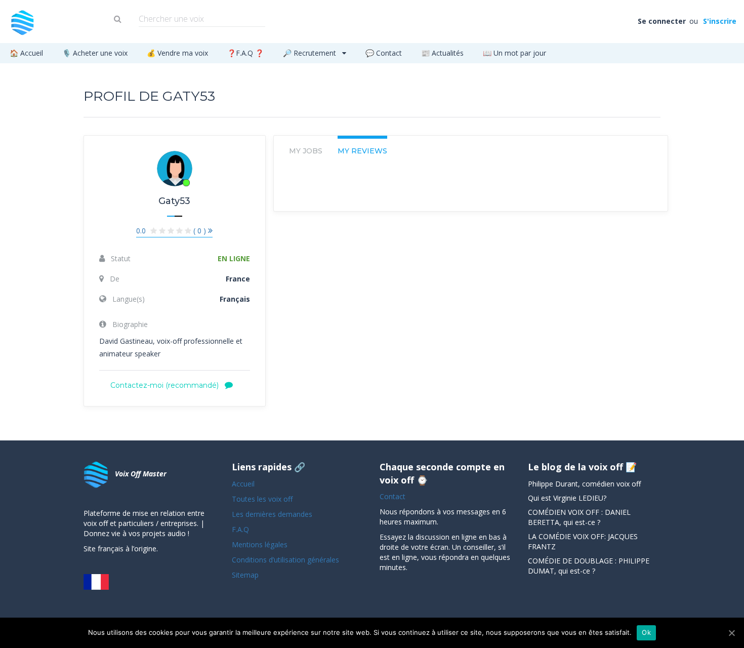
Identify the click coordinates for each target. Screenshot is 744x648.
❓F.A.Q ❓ (245, 53)
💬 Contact (383, 53)
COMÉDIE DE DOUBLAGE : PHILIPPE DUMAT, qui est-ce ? (588, 566)
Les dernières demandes (273, 514)
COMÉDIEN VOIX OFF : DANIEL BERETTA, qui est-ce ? (579, 517)
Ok (646, 632)
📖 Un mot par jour (514, 53)
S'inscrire (718, 21)
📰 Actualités (442, 53)
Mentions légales (259, 544)
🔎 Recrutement (310, 53)
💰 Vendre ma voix (177, 53)
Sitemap (245, 575)
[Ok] (731, 633)
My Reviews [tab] (362, 150)
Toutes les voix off (262, 499)
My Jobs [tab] (305, 150)
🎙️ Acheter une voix (95, 53)
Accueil (243, 484)
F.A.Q (240, 529)
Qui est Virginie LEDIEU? (567, 498)
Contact (392, 496)
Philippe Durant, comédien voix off (584, 484)
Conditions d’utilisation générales (286, 559)
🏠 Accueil (26, 53)
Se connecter (662, 21)
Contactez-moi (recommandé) (165, 385)
